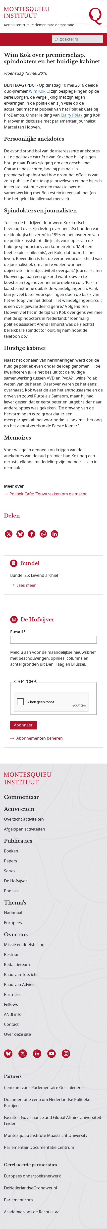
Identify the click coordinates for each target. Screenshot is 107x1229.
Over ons (16, 935)
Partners (12, 995)
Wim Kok (37, 91)
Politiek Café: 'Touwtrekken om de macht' (48, 494)
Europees (13, 923)
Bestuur (11, 955)
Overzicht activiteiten (24, 819)
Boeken (11, 851)
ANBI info (13, 1015)
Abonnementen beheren (39, 738)
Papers (10, 861)
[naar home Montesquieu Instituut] (26, 12)
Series (9, 871)
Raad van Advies (19, 985)
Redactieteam (17, 965)
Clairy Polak (72, 115)
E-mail (16, 632)
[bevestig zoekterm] (56, 39)
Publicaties (18, 841)
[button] (11, 1053)
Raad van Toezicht (21, 975)
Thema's (15, 903)
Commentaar (21, 797)
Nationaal (13, 913)
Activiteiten (19, 809)
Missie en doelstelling (24, 945)
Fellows (11, 1005)
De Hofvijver (15, 881)
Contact (11, 1025)
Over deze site (17, 1034)
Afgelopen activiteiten (24, 829)
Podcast (11, 891)
